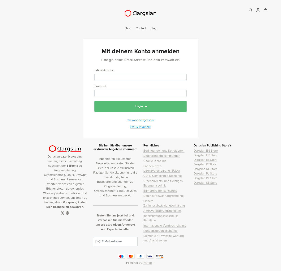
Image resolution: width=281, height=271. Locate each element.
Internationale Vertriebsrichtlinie (164, 226)
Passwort (100, 86)
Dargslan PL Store (205, 173)
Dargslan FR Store (206, 155)
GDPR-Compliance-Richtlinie (162, 176)
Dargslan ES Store (205, 160)
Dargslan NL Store (206, 169)
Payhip (147, 263)
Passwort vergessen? (140, 120)
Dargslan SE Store (205, 183)
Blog (153, 28)
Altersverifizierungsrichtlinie (162, 211)
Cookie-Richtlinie (154, 161)
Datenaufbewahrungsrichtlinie (163, 196)
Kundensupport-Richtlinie (160, 231)
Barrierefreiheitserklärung (160, 191)
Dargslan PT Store (205, 178)
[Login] (258, 10)
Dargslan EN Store (206, 151)
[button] (154, 263)
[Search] (250, 10)
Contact (141, 28)
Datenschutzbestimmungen (161, 156)
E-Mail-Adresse (104, 70)
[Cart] (267, 10)
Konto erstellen (140, 127)
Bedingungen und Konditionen (163, 151)
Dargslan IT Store (205, 164)
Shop (127, 28)
